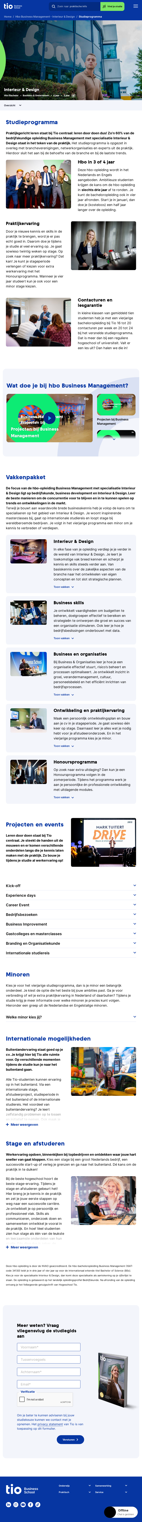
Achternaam (30, 1372)
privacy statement (50, 1424)
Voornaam (29, 1347)
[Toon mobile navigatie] (135, 6)
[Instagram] (15, 1504)
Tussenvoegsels (33, 1359)
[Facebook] (30, 1504)
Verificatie (28, 1391)
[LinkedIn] (8, 1504)
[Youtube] (23, 1504)
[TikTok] (37, 1504)
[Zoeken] (53, 6)
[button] (50, 418)
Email (25, 1384)
